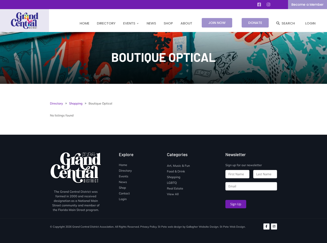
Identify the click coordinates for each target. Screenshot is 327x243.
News (151, 23)
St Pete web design (170, 226)
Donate (255, 22)
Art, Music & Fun (178, 166)
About (186, 23)
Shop (168, 23)
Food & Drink (176, 171)
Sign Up (235, 204)
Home (84, 23)
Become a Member (307, 4)
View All (173, 194)
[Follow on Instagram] (274, 226)
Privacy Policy (148, 226)
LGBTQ (172, 183)
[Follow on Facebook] (266, 226)
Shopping (173, 177)
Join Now (217, 22)
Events (129, 23)
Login (310, 23)
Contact (124, 193)
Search (288, 23)
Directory (106, 23)
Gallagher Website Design (202, 226)
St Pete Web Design (232, 226)
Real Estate (175, 188)
